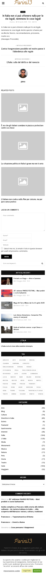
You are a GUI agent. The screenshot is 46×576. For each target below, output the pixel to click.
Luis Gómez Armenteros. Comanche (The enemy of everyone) (28, 315)
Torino (12, 390)
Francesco (5, 522)
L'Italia (23, 12)
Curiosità (26, 363)
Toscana (22, 390)
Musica (4, 449)
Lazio (16, 373)
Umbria (13, 394)
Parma (14, 384)
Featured (4, 425)
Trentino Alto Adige (35, 390)
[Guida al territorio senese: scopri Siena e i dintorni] (6, 329)
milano (28, 377)
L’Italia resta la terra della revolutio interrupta (17, 346)
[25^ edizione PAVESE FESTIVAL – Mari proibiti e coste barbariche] (6, 293)
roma (13, 387)
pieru (13, 22)
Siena (4, 390)
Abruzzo (6, 360)
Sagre (20, 387)
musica (30, 380)
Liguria (24, 373)
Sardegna (29, 387)
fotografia (7, 370)
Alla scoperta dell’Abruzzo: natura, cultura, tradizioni (22, 510)
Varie (3, 466)
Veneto (31, 394)
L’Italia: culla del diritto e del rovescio (23, 62)
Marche (13, 377)
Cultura (4, 415)
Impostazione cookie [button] (12, 571)
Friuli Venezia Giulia (29, 370)
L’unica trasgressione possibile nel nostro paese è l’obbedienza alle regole (23, 50)
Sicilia (38, 387)
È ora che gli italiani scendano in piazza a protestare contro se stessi (22, 126)
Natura (4, 452)
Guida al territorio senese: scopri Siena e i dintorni (28, 328)
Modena (38, 377)
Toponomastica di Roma (23, 517)
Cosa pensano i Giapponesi (22, 527)
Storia (3, 459)
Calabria (6, 363)
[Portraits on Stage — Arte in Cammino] (6, 281)
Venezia (40, 394)
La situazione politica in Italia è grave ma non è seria (22, 163)
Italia (3, 435)
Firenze (28, 367)
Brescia (31, 360)
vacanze (23, 394)
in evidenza (6, 373)
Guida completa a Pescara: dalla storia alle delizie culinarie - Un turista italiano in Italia (22, 508)
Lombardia (34, 373)
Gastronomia (6, 428)
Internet (4, 432)
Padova (5, 384)
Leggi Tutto (27, 571)
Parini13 (23, 3)
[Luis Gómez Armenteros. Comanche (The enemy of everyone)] (6, 317)
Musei (22, 380)
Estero (3, 421)
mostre (14, 380)
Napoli (38, 380)
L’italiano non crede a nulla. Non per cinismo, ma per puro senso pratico (21, 200)
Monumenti (5, 445)
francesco (5, 517)
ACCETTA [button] (37, 571)
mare (21, 377)
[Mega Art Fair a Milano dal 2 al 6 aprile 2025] (6, 305)
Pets (3, 456)
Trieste (5, 394)
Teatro (3, 462)
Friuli (16, 370)
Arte (14, 360)
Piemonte (32, 384)
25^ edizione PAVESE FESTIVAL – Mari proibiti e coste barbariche (29, 291)
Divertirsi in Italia (7, 418)
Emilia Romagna (8, 367)
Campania (15, 363)
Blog (3, 411)
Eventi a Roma (19, 522)
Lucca (5, 377)
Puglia (5, 387)
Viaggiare (4, 469)
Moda (3, 442)
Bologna (22, 360)
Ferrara (20, 367)
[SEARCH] (42, 263)
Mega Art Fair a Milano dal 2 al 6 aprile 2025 (29, 302)
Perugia (22, 384)
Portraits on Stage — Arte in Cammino (27, 278)
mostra (5, 380)
